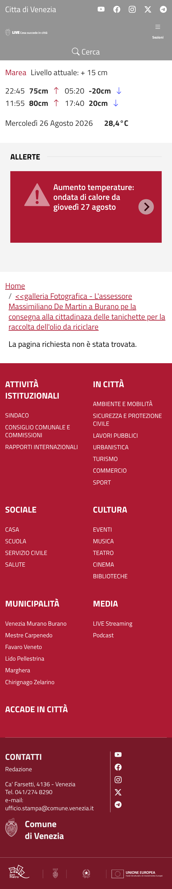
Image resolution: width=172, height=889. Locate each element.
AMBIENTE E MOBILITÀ (123, 404)
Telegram (163, 9)
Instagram (132, 9)
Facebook (116, 9)
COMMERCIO (110, 471)
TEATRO (103, 553)
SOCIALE (21, 509)
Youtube (101, 9)
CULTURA (110, 509)
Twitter (147, 9)
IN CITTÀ (108, 384)
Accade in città (36, 709)
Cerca (90, 51)
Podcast (103, 635)
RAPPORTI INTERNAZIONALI (41, 447)
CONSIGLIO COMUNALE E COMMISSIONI (37, 431)
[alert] (86, 207)
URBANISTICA (111, 447)
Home (15, 285)
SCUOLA (15, 541)
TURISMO (105, 459)
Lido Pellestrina (24, 659)
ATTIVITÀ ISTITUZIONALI (32, 389)
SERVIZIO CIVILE (26, 553)
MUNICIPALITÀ (32, 603)
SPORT (102, 482)
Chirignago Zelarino (29, 682)
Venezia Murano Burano (36, 624)
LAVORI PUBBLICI (115, 436)
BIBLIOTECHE (110, 576)
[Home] (29, 31)
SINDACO (17, 415)
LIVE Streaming (112, 624)
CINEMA (103, 565)
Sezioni (157, 37)
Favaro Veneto (23, 647)
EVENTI (102, 530)
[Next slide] (146, 207)
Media (105, 603)
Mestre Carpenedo (28, 635)
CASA (12, 530)
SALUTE (15, 565)
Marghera (17, 670)
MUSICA (103, 541)
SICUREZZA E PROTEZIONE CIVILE (127, 420)
